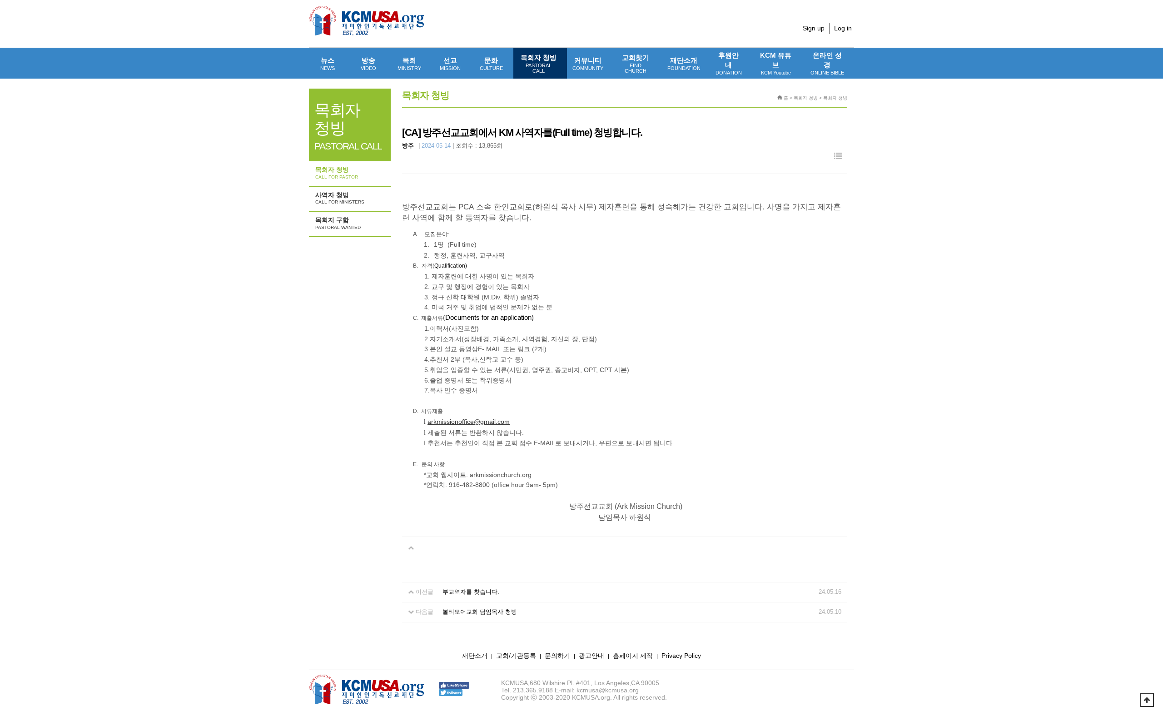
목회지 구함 (338, 223)
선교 (450, 63)
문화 (491, 63)
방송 (368, 63)
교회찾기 (635, 64)
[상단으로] (1147, 700)
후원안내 (729, 63)
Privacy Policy (681, 655)
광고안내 (591, 655)
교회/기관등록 (516, 655)
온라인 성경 (827, 63)
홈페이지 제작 (633, 655)
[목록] (838, 156)
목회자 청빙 (539, 64)
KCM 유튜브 (775, 63)
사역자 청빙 (339, 198)
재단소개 (684, 63)
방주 (408, 145)
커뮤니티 (587, 63)
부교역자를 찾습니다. (470, 591)
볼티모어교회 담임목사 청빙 (479, 611)
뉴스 (327, 63)
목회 (409, 63)
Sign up (814, 28)
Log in (843, 28)
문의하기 (557, 655)
